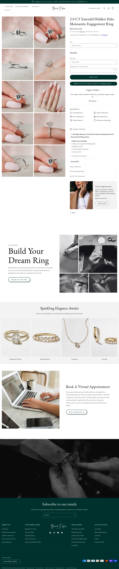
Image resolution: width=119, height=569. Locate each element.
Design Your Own (30, 529)
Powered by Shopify (19, 568)
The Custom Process (8, 539)
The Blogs (74, 545)
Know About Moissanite (79, 539)
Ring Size (72, 58)
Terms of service (49, 568)
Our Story (5, 529)
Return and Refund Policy (33, 542)
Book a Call (102, 203)
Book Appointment (101, 532)
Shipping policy (60, 568)
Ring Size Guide (76, 532)
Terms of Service (30, 539)
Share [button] (74, 212)
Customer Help (99, 542)
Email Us (97, 535)
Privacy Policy (29, 532)
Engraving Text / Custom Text (79, 66)
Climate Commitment (9, 532)
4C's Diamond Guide (78, 529)
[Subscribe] (74, 515)
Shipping (82, 31)
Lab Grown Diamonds (78, 542)
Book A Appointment (76, 412)
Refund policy (30, 568)
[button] (22, 6)
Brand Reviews (7, 542)
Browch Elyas (10, 568)
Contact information (71, 568)
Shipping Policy (30, 535)
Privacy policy (40, 568)
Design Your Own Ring (19, 279)
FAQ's (96, 539)
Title (71, 42)
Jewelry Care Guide (77, 535)
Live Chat (98, 529)
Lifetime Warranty (8, 535)
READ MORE (75, 161)
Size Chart (73, 53)
